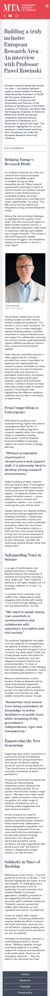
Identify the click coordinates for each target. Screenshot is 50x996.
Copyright (25, 986)
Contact (25, 974)
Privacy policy (25, 992)
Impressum (25, 980)
